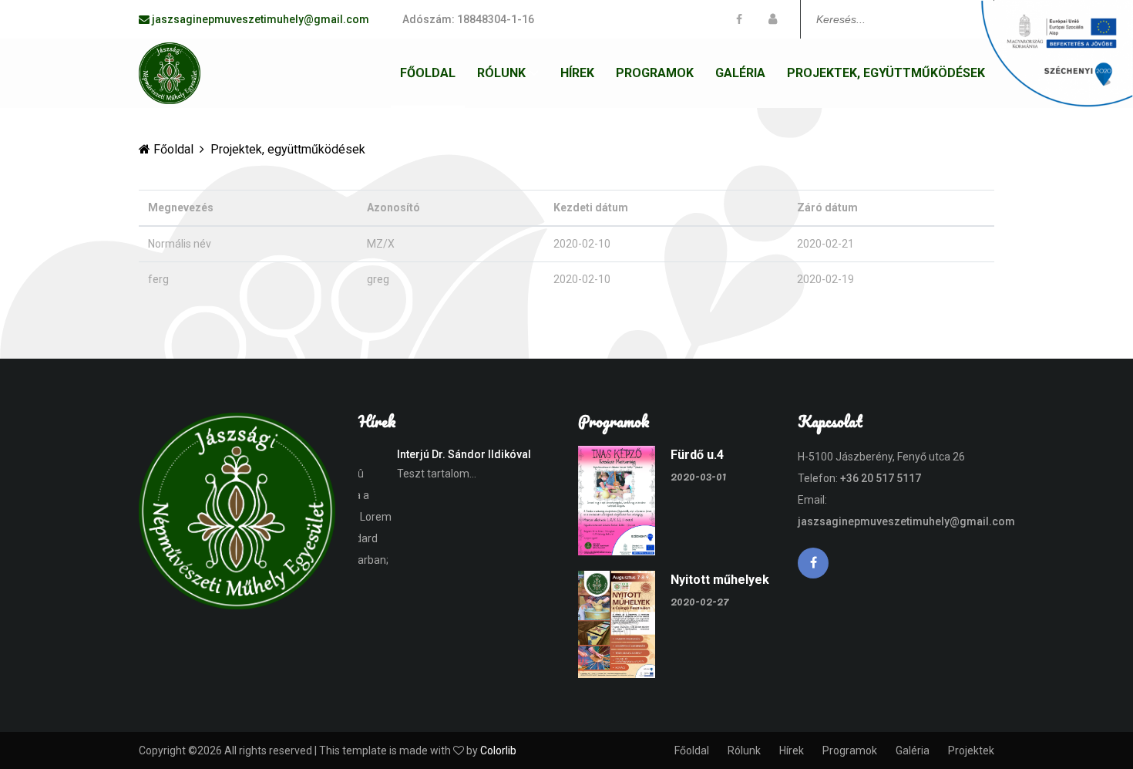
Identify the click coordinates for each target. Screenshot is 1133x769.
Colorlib (498, 750)
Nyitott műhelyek (720, 579)
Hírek (577, 73)
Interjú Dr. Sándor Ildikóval (431, 454)
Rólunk (501, 73)
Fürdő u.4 (697, 454)
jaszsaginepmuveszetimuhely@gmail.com (906, 521)
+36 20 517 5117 (880, 478)
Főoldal (428, 73)
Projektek (971, 750)
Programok (655, 73)
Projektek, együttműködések (886, 73)
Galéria (740, 73)
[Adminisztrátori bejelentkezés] (772, 19)
